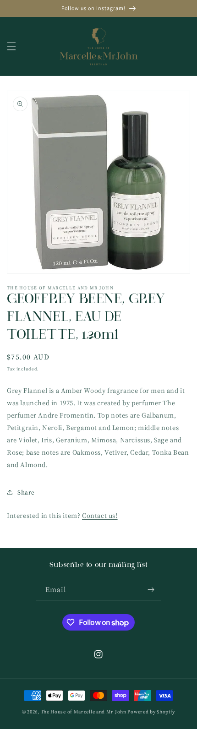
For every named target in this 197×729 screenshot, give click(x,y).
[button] (11, 46)
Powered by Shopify (151, 711)
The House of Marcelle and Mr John (83, 711)
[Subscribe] (151, 589)
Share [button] (26, 492)
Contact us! (100, 515)
